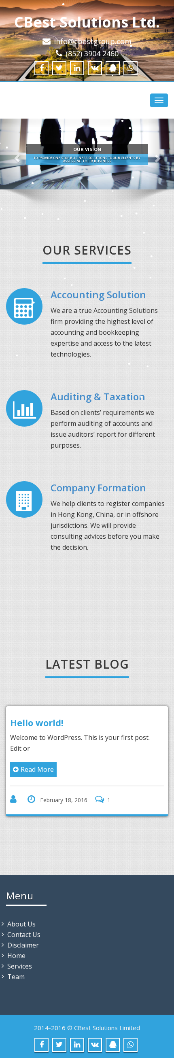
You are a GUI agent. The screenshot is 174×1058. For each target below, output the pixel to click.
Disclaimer (23, 945)
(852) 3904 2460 (92, 53)
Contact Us (23, 934)
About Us (21, 924)
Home (16, 955)
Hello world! (37, 722)
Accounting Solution (98, 294)
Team (16, 976)
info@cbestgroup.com (93, 41)
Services (19, 966)
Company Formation (98, 487)
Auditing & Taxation (98, 396)
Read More (37, 769)
